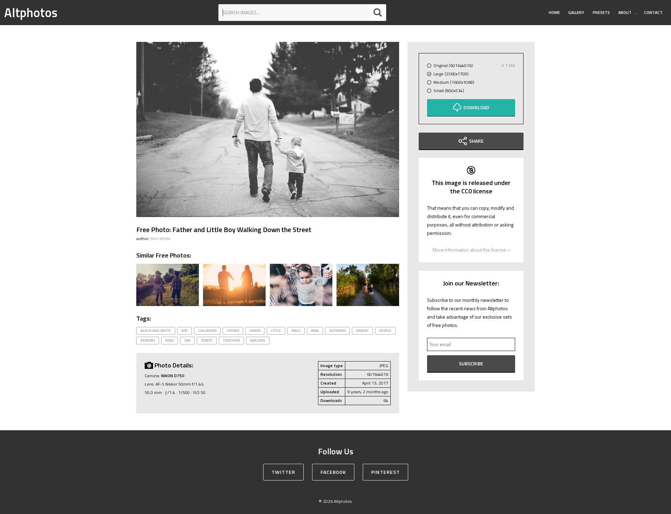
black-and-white (155, 330)
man (315, 330)
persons (147, 340)
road (169, 340)
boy (184, 330)
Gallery (576, 12)
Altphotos (30, 12)
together (231, 340)
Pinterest (385, 472)
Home (554, 12)
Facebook (333, 472)
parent (362, 330)
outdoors (337, 330)
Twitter (283, 472)
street (206, 340)
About (625, 12)
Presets (601, 12)
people (385, 330)
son (187, 340)
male (296, 330)
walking (257, 340)
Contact (653, 12)
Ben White (161, 238)
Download (476, 107)
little (276, 330)
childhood (207, 330)
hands (255, 330)
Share (476, 140)
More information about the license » (471, 249)
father (233, 330)
